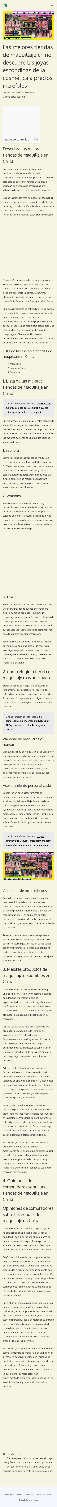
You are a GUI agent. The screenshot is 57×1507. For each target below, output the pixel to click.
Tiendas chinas (14, 1454)
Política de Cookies (44, 1494)
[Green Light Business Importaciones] (5, 5)
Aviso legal (9, 1494)
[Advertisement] (20, 122)
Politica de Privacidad (25, 1494)
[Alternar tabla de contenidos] (34, 139)
